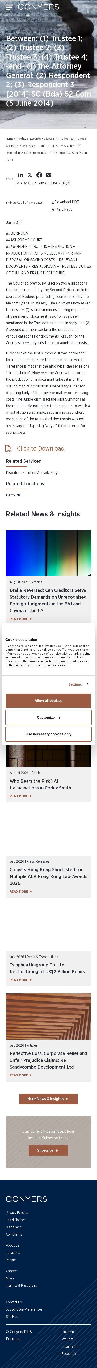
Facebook (69, 1354)
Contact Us (14, 1302)
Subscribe (45, 1150)
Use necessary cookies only (48, 734)
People (11, 1260)
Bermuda (13, 495)
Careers (12, 1271)
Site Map (12, 1317)
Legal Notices (16, 1220)
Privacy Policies (17, 1212)
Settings (75, 684)
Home (9, 138)
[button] (62, 210)
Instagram (69, 1346)
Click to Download (41, 449)
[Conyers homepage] (38, 8)
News (10, 1278)
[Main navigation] (9, 8)
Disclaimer (13, 1227)
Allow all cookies (48, 701)
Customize (46, 717)
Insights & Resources (28, 138)
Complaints (14, 1234)
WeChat (67, 1339)
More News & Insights (45, 1099)
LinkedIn (68, 1332)
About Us (12, 1245)
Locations (13, 1253)
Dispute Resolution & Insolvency (31, 473)
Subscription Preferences (24, 1309)
